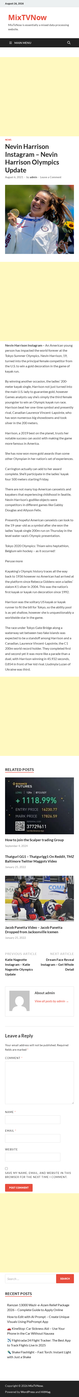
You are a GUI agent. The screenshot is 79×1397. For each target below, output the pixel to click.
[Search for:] (39, 1278)
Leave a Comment (50, 177)
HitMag (45, 1392)
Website (11, 1149)
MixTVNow (27, 17)
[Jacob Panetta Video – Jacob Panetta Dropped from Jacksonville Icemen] (39, 900)
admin (33, 177)
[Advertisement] (39, 96)
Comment (13, 1058)
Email (10, 1130)
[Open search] (69, 43)
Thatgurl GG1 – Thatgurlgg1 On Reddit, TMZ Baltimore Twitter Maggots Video (39, 858)
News (8, 139)
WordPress (28, 1392)
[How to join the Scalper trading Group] (39, 807)
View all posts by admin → (52, 1001)
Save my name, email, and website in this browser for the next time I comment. (38, 1175)
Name (10, 1112)
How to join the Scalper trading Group (34, 840)
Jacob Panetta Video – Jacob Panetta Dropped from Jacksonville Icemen (33, 929)
